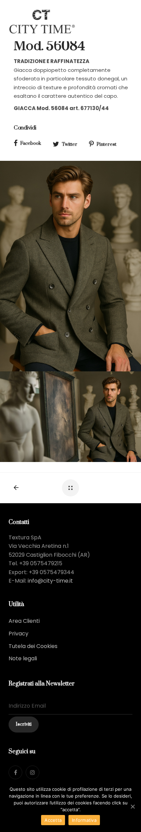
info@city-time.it (50, 581)
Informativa (84, 820)
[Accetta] (132, 806)
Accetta (53, 820)
